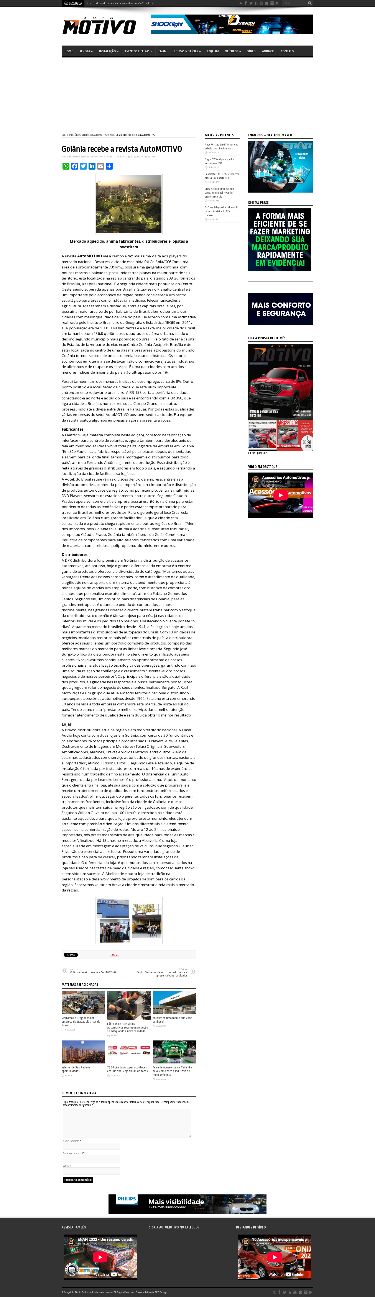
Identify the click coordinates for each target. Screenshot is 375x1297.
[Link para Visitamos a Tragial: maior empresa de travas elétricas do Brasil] (83, 1013)
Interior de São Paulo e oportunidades (76, 1069)
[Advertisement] (187, 95)
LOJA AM (213, 51)
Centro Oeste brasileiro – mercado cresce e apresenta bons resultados (162, 972)
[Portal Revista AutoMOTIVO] (105, 34)
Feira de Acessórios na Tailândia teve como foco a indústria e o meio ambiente (172, 1071)
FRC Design (161, 1292)
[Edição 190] (280, 449)
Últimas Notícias (187, 51)
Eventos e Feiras (138, 51)
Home (69, 51)
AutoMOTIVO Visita (103, 134)
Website (67, 1165)
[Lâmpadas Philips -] (187, 1213)
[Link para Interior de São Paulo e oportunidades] (83, 1062)
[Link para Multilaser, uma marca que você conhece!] (174, 1013)
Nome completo (71, 1141)
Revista (86, 51)
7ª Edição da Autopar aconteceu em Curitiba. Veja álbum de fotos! (127, 1069)
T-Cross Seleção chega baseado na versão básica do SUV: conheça (221, 211)
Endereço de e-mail (73, 1153)
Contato (287, 51)
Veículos (233, 51)
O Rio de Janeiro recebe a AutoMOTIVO (93, 971)
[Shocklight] (232, 33)
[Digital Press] (279, 270)
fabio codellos (82, 157)
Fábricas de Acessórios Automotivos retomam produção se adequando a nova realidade (127, 1027)
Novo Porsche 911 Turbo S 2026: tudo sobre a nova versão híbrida (119, 3)
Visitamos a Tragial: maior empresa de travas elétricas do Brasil (81, 1021)
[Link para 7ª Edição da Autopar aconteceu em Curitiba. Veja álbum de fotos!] (129, 1062)
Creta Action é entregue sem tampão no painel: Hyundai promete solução (219, 192)
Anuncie (268, 51)
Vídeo (251, 51)
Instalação (108, 51)
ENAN (162, 51)
